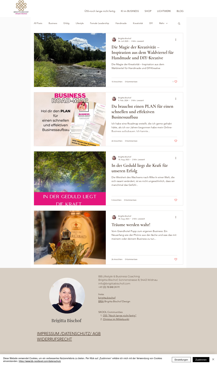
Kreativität (138, 23)
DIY (151, 23)
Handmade (121, 23)
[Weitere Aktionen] (177, 39)
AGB (96, 333)
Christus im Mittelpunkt (116, 319)
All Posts (38, 23)
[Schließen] (213, 359)
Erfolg (66, 23)
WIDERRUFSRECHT (54, 339)
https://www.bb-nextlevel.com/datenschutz (40, 361)
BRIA (101, 301)
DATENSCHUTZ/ (77, 333)
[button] (179, 23)
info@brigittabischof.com (114, 283)
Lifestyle (80, 23)
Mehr (161, 23)
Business (53, 23)
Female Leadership (99, 23)
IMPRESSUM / (49, 333)
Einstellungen (181, 359)
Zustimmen (201, 359)
